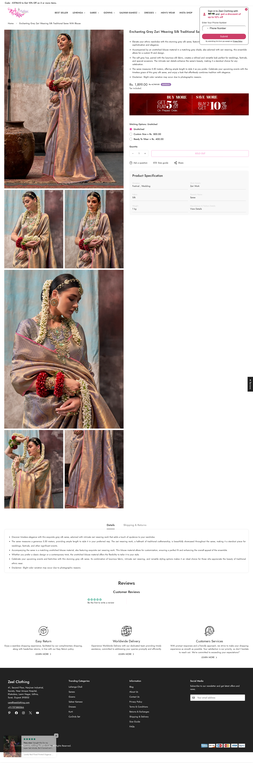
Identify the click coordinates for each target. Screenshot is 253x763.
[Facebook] (16, 712)
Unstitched (139, 129)
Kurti (71, 711)
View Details (196, 208)
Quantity (133, 146)
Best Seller (61, 12)
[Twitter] (30, 712)
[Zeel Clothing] (18, 13)
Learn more (42, 654)
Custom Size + (147, 134)
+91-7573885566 (16, 707)
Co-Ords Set (74, 716)
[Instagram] (23, 712)
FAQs (132, 726)
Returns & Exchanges (139, 711)
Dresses (149, 12)
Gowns (108, 12)
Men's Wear (168, 12)
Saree (93, 12)
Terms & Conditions (138, 706)
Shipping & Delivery (139, 716)
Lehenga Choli (75, 686)
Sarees (72, 691)
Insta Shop (186, 12)
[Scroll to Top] (247, 747)
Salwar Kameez (128, 12)
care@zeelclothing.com (19, 702)
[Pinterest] (9, 712)
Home (11, 23)
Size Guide (134, 721)
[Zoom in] (118, 36)
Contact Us (134, 696)
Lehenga (78, 12)
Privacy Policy (135, 701)
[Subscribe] (242, 697)
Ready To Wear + (149, 139)
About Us (133, 691)
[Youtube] (37, 712)
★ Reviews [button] (250, 384)
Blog (131, 686)
